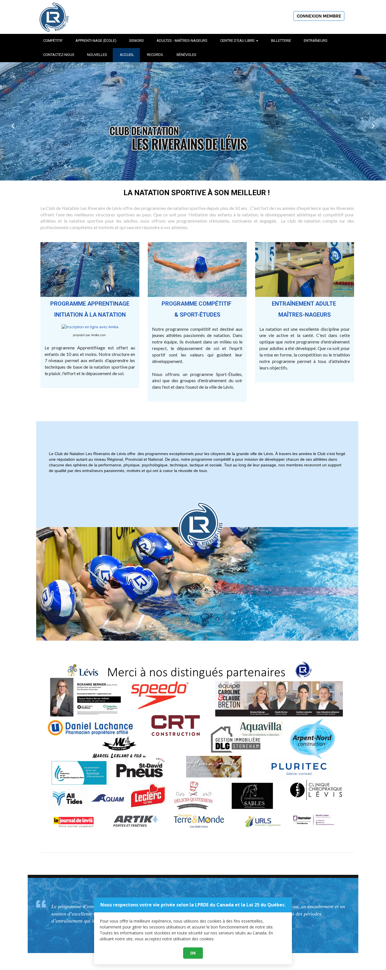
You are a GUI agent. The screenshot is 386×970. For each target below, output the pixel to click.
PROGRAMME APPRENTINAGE (89, 303)
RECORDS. (155, 55)
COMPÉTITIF (53, 40)
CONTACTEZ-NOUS (58, 55)
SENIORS (136, 40)
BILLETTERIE (281, 40)
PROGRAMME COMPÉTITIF (197, 303)
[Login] (319, 15)
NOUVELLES (97, 55)
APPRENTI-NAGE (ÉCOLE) (95, 40)
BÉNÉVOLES (186, 55)
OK (193, 953)
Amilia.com (98, 335)
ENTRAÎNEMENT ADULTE (304, 303)
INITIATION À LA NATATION (90, 314)
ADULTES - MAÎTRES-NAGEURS (182, 40)
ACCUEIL (127, 55)
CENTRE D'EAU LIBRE (237, 40)
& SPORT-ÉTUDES (197, 314)
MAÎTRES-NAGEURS (304, 314)
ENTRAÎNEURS (316, 40)
